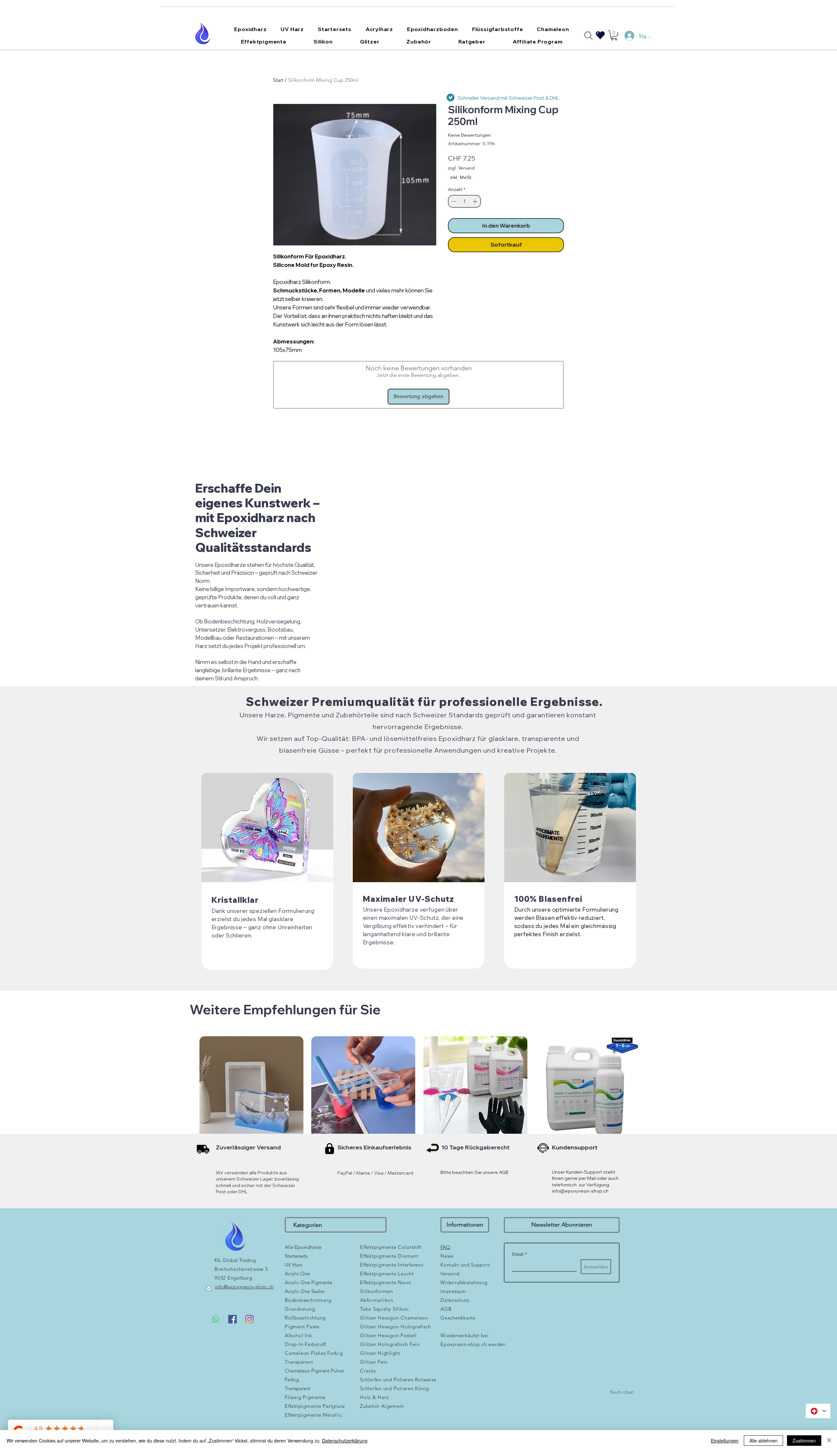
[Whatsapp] (215, 1319)
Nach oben (622, 1392)
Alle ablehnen (763, 1440)
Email (519, 1254)
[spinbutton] (464, 201)
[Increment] (475, 201)
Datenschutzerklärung (344, 1440)
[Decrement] (453, 201)
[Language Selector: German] (818, 1411)
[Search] (588, 35)
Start (278, 80)
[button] (250, 29)
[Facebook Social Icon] (232, 1319)
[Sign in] (626, 36)
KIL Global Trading (235, 1260)
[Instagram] (249, 1319)
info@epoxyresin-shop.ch (580, 1191)
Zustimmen (804, 1440)
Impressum (453, 1291)
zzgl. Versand (461, 168)
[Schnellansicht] (251, 1088)
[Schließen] (829, 1440)
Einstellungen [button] (725, 1440)
